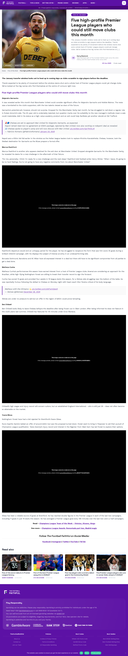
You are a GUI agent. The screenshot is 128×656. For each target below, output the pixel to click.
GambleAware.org (26, 611)
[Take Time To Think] (84, 625)
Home (4, 71)
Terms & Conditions (48, 642)
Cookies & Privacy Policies (48, 639)
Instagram (56, 542)
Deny (86, 653)
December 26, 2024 (31, 292)
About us (17, 639)
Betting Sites (47, 3)
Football (22, 3)
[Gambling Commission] (38, 625)
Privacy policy (96, 653)
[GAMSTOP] (53, 625)
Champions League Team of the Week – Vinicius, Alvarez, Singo (67, 523)
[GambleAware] (21, 625)
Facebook (46, 542)
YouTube (74, 542)
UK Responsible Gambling (48, 645)
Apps (85, 3)
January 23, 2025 (47, 132)
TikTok (83, 542)
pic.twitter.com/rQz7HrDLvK (82, 129)
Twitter (66, 542)
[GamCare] (67, 625)
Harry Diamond (82, 56)
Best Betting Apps (111, 645)
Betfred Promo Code (79, 645)
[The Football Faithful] (8, 3)
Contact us (16, 642)
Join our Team (17, 645)
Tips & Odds (34, 3)
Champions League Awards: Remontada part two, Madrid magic (69, 528)
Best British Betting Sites (111, 639)
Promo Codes (63, 3)
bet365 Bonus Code (79, 642)
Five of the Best (79, 15)
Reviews (75, 3)
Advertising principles (81, 7)
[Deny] (125, 653)
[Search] (124, 3)
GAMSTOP (60, 614)
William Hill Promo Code (80, 639)
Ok (81, 653)
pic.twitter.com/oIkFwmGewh (45, 289)
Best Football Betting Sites (111, 642)
